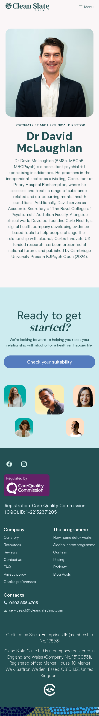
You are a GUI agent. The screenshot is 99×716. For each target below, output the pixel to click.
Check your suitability (49, 362)
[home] (27, 7)
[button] (86, 7)
